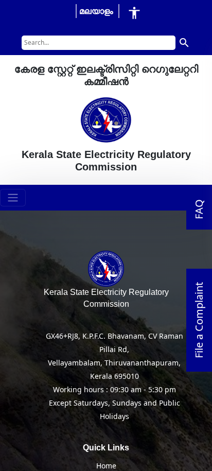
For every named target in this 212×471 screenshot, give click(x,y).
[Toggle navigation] (13, 197)
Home (106, 465)
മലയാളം (96, 10)
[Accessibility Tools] (134, 12)
